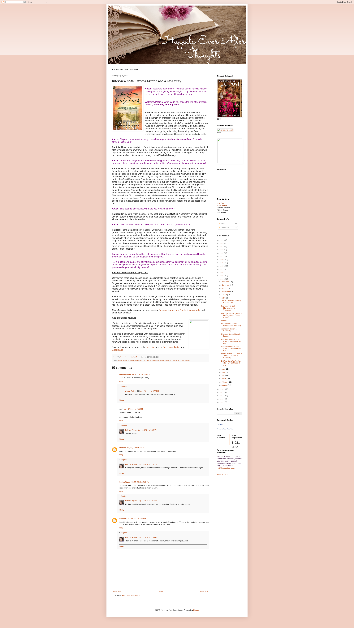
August (224, 295)
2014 (222, 279)
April (223, 375)
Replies (124, 386)
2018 (222, 266)
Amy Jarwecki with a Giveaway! (228, 330)
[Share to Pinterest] (157, 357)
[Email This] (146, 357)
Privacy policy (222, 474)
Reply (121, 381)
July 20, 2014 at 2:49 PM (141, 374)
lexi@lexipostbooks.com (226, 468)
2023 (222, 250)
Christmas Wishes (136, 360)
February (225, 382)
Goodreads (117, 350)
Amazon (163, 310)
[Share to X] (151, 357)
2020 (222, 260)
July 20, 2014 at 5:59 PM (149, 391)
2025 (222, 243)
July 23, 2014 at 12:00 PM (148, 537)
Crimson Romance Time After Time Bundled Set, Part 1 (231, 349)
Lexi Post (220, 424)
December (226, 282)
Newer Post (117, 591)
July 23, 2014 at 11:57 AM (147, 464)
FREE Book (147, 360)
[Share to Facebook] (154, 357)
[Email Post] (142, 357)
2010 (222, 399)
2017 (222, 269)
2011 (222, 396)
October (225, 288)
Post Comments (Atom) (131, 595)
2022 (222, 253)
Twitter (177, 347)
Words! (224, 320)
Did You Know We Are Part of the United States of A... (231, 363)
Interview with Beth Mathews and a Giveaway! (228, 308)
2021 (222, 256)
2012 (222, 393)
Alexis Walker (130, 391)
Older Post (204, 591)
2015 (222, 276)
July (223, 298)
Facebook (168, 347)
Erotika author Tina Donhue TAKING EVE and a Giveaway (231, 356)
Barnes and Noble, (177, 310)
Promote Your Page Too (225, 429)
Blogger (196, 610)
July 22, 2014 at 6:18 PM (136, 448)
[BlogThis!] (149, 357)
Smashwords (193, 310)
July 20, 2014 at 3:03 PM (133, 409)
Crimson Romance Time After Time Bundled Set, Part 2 (231, 341)
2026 (222, 240)
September (226, 291)
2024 (222, 247)
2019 (222, 263)
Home (161, 591)
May (223, 372)
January (225, 385)
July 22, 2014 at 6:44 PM (136, 519)
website (150, 347)
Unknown (122, 448)
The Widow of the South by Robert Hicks (231, 302)
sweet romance (185, 360)
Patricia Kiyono (157, 360)
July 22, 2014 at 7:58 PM (147, 430)
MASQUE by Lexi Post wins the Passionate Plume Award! (231, 315)
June (224, 369)
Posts (222, 224)
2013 (222, 389)
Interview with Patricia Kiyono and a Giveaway (231, 325)
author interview (123, 360)
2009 (222, 402)
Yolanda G (123, 519)
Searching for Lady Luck (170, 360)
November (226, 285)
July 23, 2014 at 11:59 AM (147, 501)
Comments (224, 228)
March (224, 379)
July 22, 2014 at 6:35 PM (140, 482)
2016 (222, 272)
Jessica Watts (124, 482)
